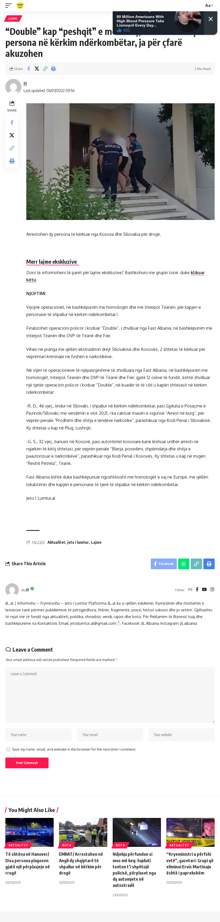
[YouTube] (204, 590)
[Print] (53, 68)
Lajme (13, 18)
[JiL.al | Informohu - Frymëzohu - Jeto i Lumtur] (20, 5)
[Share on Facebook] (28, 68)
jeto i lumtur (78, 542)
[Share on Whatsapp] (183, 564)
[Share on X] (37, 68)
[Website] (190, 590)
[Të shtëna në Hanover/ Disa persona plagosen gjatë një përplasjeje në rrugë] (29, 832)
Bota (66, 845)
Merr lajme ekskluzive (52, 261)
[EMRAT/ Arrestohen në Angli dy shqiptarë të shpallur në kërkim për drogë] (83, 832)
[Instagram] (212, 590)
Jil (25, 83)
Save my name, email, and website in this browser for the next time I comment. (74, 749)
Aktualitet (56, 542)
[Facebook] (197, 590)
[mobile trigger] (9, 5)
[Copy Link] (45, 68)
